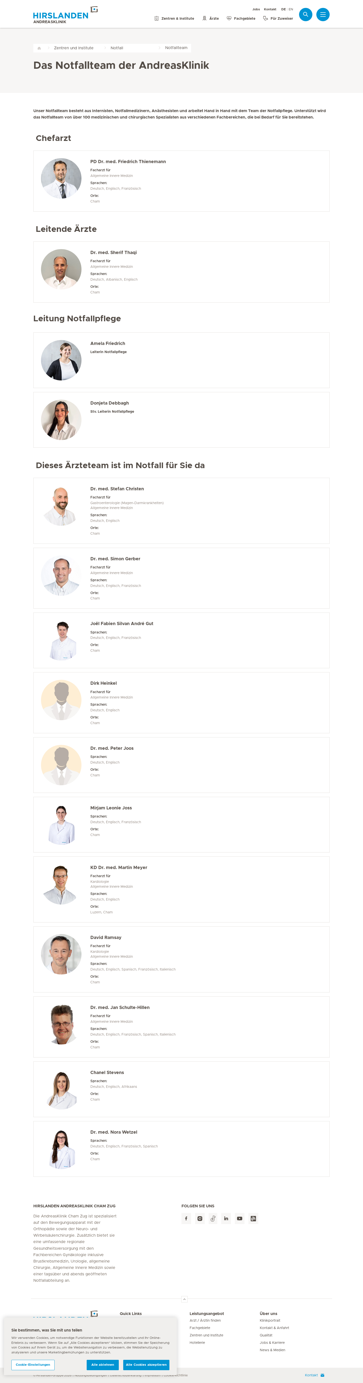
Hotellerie (197, 1343)
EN (291, 9)
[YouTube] (239, 1218)
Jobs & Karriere (272, 1343)
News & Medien (272, 1350)
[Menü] (323, 14)
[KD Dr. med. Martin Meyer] (65, 889)
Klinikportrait (270, 1320)
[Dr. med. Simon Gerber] (65, 578)
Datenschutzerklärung (125, 1375)
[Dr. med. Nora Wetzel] (65, 1149)
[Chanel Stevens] (65, 1089)
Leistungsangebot (207, 1314)
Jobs (256, 9)
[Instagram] (200, 1218)
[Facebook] (186, 1218)
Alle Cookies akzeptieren (146, 1364)
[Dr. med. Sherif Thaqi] (65, 272)
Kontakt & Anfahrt (274, 1328)
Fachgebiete (200, 1328)
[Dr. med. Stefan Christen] (65, 510)
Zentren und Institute (206, 1335)
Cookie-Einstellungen (33, 1364)
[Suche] (306, 14)
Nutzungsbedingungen (91, 1375)
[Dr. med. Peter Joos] (65, 765)
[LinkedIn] (226, 1218)
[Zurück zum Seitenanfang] (184, 1299)
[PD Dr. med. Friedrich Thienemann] (65, 181)
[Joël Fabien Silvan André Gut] (65, 640)
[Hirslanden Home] (76, 1317)
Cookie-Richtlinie (176, 1375)
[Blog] (253, 1218)
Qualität (266, 1335)
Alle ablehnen (102, 1364)
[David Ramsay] (65, 959)
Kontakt (270, 9)
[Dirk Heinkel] (65, 703)
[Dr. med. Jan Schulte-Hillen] (65, 1027)
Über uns (268, 1314)
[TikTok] (213, 1218)
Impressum (153, 1375)
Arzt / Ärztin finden (205, 1320)
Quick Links (131, 1314)
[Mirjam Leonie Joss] (65, 824)
